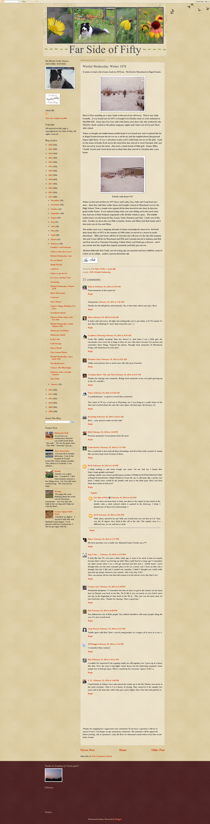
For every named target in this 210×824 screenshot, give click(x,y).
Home (123, 750)
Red (89, 610)
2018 (50, 179)
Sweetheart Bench (58, 313)
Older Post (158, 750)
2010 (50, 403)
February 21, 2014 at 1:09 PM (106, 680)
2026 (50, 145)
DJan (90, 317)
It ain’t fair (55, 339)
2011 (50, 398)
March (54, 239)
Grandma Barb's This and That (101, 375)
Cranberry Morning (96, 335)
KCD (90, 465)
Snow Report (55, 302)
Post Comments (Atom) (102, 756)
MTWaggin (93, 644)
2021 (50, 166)
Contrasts (54, 297)
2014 (50, 197)
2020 (50, 171)
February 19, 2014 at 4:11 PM (123, 497)
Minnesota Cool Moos (59, 331)
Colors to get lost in (58, 273)
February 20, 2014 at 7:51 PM (111, 644)
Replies (94, 493)
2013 (50, 390)
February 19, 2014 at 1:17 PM (113, 447)
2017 (50, 184)
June (53, 226)
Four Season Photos (58, 352)
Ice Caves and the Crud (60, 278)
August (54, 218)
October (54, 209)
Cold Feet (54, 269)
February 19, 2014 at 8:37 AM (128, 375)
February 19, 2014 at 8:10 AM (106, 317)
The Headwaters (57, 363)
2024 (50, 153)
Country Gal (93, 587)
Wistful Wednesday (102, 272)
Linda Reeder (94, 447)
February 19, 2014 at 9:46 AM (107, 393)
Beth (90, 432)
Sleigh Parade (56, 264)
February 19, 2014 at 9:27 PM (112, 629)
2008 (50, 411)
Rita (90, 659)
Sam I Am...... (94, 554)
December (55, 200)
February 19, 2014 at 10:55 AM (110, 417)
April (53, 235)
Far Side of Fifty (101, 497)
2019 (50, 175)
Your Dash (54, 379)
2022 (50, 162)
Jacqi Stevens (93, 629)
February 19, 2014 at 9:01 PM (111, 515)
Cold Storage (55, 343)
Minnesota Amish (57, 335)
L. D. (90, 680)
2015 (50, 192)
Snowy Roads (56, 348)
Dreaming (92, 417)
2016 (50, 188)
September (55, 213)
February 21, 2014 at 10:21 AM (105, 659)
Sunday (58, 471)
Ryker (90, 539)
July (53, 222)
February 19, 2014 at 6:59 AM (108, 287)
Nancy (90, 393)
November (55, 205)
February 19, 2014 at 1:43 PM (105, 465)
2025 (50, 149)
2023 (50, 158)
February (55, 244)
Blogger (118, 819)
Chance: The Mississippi (60, 368)
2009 (50, 407)
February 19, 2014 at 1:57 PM (106, 539)
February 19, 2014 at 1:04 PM (105, 432)
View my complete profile (56, 118)
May (53, 231)
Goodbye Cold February (60, 247)
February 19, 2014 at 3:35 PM (113, 554)
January (54, 384)
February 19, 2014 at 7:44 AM (111, 302)
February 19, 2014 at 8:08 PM (104, 610)
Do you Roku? (56, 260)
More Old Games (57, 293)
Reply (90, 294)
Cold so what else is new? (61, 252)
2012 (50, 394)
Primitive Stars (94, 359)
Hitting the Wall (61, 433)
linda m (91, 287)
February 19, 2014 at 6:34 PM (112, 587)
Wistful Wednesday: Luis (61, 256)
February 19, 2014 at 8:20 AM (118, 335)
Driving (58, 491)
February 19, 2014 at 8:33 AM (114, 359)
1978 (91, 272)
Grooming (54, 282)
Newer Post (87, 750)
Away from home (62, 451)
